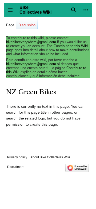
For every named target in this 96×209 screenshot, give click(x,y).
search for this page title (26, 112)
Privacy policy (17, 157)
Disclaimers (15, 167)
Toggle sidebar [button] (11, 12)
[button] (86, 10)
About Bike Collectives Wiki (50, 157)
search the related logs (25, 118)
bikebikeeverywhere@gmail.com (31, 42)
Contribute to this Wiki (71, 46)
